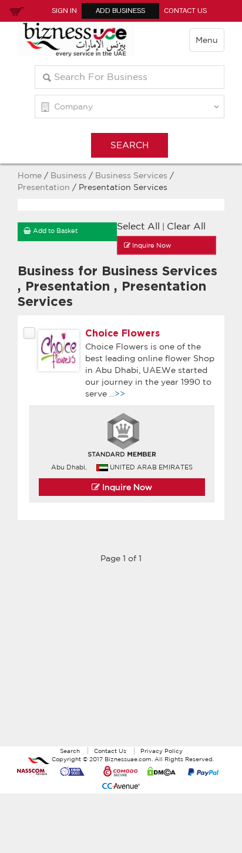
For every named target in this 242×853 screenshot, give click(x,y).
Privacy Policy (161, 750)
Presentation (45, 187)
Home (30, 175)
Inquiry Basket (15, 10)
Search (70, 750)
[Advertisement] (121, 661)
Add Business (120, 10)
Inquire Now (126, 487)
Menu (207, 40)
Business (68, 175)
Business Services (131, 175)
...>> (117, 393)
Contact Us (185, 10)
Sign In (64, 10)
